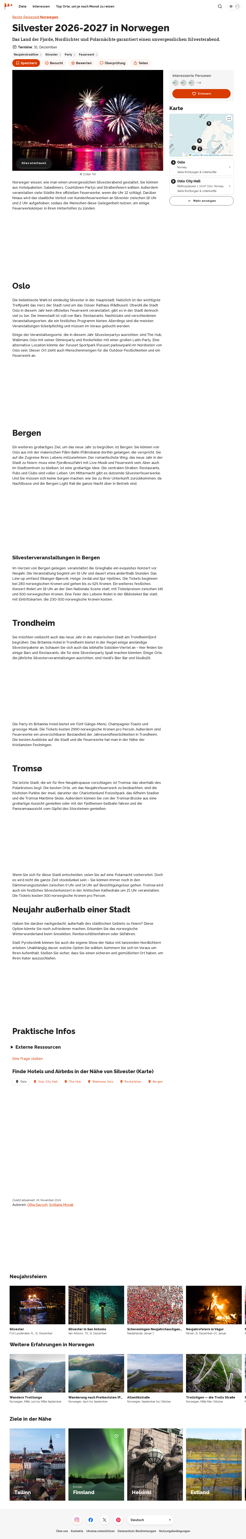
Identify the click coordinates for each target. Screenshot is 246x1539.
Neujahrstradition (26, 54)
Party (68, 54)
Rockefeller (133, 1081)
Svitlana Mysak (61, 1205)
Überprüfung (115, 63)
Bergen (158, 1081)
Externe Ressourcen (38, 1047)
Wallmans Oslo (102, 1081)
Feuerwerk (86, 54)
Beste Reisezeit (35, 17)
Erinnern (204, 93)
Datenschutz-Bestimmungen (137, 1531)
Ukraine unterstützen (100, 1531)
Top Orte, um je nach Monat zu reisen (85, 6)
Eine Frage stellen (27, 1059)
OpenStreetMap (211, 155)
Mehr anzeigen (204, 200)
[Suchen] (220, 6)
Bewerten (84, 63)
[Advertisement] (87, 241)
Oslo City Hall (48, 1081)
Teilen (143, 63)
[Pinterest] (118, 1520)
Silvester (51, 54)
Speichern (29, 63)
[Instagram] (76, 1520)
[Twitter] (104, 1520)
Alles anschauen (34, 163)
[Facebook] (90, 1520)
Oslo (23, 1081)
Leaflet (195, 155)
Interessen (41, 6)
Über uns (62, 1531)
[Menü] (234, 6)
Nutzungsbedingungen (174, 1531)
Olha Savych (37, 1205)
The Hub (75, 1081)
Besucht (56, 63)
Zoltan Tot (89, 174)
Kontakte (77, 1531)
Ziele (22, 6)
